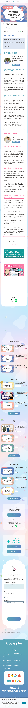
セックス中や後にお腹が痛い (20, 435)
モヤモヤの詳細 (7, 605)
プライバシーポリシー (7, 668)
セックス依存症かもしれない (20, 477)
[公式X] (14, 253)
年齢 (5, 591)
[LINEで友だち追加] (14, 314)
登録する (14, 514)
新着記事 (5, 656)
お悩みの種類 (6, 600)
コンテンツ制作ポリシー (8, 665)
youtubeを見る (14, 551)
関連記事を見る (16, 64)
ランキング (16, 656)
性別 (5, 596)
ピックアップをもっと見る (14, 498)
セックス (16, 437)
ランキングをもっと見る (14, 413)
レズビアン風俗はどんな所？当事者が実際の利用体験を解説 (21, 469)
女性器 (16, 491)
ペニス (16, 447)
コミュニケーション (18, 431)
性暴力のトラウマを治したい (20, 365)
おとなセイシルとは (7, 660)
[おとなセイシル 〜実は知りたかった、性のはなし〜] (14, 644)
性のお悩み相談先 (17, 660)
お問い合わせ (17, 665)
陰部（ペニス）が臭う (19, 445)
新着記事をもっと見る (14, 455)
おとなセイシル (14, 1)
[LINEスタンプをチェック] (14, 327)
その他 (16, 348)
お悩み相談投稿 (17, 662)
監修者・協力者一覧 (7, 662)
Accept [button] (23, 702)
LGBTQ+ (16, 472)
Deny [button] (19, 702)
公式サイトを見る (14, 546)
